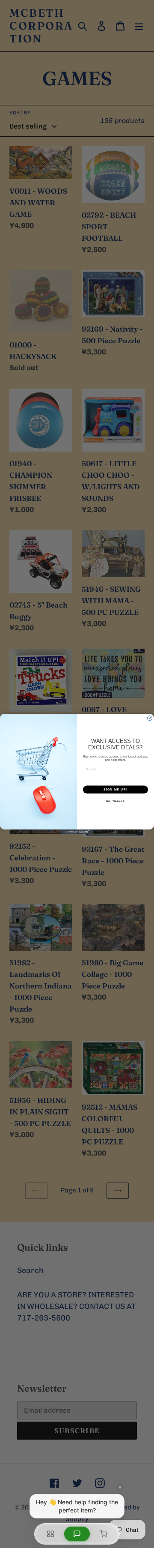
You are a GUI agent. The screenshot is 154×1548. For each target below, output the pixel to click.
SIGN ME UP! (115, 789)
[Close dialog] (149, 718)
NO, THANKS (115, 801)
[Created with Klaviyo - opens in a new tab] (77, 831)
